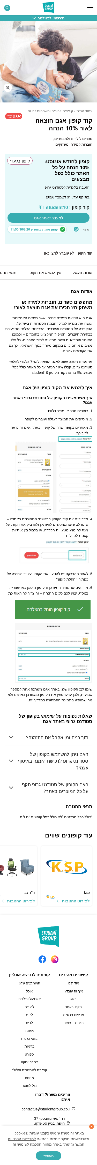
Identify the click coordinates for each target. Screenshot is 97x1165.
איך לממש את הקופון (44, 272)
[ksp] (66, 867)
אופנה (29, 1030)
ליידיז (29, 1014)
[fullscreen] (8, 88)
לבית (29, 1022)
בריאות (29, 1046)
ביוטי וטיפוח (29, 1038)
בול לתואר (29, 1085)
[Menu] (90, 7)
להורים (29, 1006)
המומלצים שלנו (29, 983)
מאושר (48, 1155)
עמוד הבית (84, 110)
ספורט (29, 1054)
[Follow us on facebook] (42, 958)
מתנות (29, 1077)
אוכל (29, 991)
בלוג (73, 998)
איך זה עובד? (73, 991)
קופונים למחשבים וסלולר (29, 1069)
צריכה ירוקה (29, 1061)
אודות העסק (82, 272)
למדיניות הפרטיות (22, 1138)
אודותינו (73, 983)
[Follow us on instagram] (54, 958)
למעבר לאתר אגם (48, 217)
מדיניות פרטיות (73, 1014)
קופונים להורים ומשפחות (55, 110)
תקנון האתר (73, 1006)
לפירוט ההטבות (76, 901)
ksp (87, 892)
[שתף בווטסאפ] (76, 229)
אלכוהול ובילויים (29, 998)
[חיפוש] (7, 8)
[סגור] (91, 1126)
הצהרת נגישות (73, 1022)
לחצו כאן (51, 253)
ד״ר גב (29, 892)
